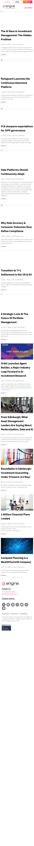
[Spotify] (4, 608)
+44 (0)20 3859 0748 (9, 592)
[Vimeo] (13, 604)
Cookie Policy (23, 614)
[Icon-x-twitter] (4, 604)
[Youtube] (22, 604)
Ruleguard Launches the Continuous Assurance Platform (15, 83)
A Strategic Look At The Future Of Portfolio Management (14, 318)
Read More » (3, 54)
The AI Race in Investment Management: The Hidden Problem (16, 35)
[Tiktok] (26, 604)
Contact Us (7, 2)
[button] (28, 7)
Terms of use (14, 614)
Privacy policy (5, 614)
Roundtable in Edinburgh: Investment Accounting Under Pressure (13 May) (16, 473)
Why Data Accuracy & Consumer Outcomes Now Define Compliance (16, 227)
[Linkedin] (8, 604)
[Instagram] (17, 604)
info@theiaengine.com (10, 594)
